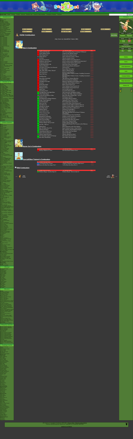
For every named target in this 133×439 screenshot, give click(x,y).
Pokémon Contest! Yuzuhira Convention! (71, 116)
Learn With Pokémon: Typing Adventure (6, 196)
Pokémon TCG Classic (4, 353)
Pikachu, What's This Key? (5, 341)
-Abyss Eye (2, 394)
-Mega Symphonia (3, 400)
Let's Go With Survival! (67, 89)
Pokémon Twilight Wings (5, 105)
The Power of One (3, 293)
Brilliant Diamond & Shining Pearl (6, 140)
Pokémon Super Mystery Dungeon (5, 175)
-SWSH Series (3, 378)
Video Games (7, 122)
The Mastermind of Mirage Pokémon (47, 98)
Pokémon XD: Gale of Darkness (6, 223)
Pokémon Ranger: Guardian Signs (5, 203)
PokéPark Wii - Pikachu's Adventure (5, 208)
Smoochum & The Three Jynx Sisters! (70, 119)
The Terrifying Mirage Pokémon (69, 98)
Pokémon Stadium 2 (4, 237)
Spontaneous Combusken (45, 116)
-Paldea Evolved (3, 377)
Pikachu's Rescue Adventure (6, 327)
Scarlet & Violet (3, 127)
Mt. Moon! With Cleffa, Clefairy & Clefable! (72, 93)
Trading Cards (7, 345)
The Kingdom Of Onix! (67, 97)
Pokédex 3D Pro (3, 194)
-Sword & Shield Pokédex (5, 29)
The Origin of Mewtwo (4, 291)
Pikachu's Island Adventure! (5, 334)
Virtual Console (3, 255)
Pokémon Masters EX (4, 134)
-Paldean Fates (3, 373)
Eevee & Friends (3, 340)
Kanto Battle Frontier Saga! (5, 90)
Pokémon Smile (3, 147)
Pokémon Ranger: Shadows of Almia (6, 213)
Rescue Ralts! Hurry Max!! (68, 69)
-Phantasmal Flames (4, 361)
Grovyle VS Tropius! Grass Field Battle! (71, 114)
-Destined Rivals (3, 365)
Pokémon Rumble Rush (5, 159)
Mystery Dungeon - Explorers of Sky (6, 211)
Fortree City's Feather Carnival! (69, 55)
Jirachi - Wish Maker (4, 298)
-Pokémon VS (3, 415)
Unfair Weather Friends (44, 53)
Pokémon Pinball (3, 246)
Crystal (1, 236)
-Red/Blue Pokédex (4, 21)
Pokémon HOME (3, 142)
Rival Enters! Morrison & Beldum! (70, 79)
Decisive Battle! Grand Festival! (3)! (70, 87)
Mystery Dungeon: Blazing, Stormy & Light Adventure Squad (6, 206)
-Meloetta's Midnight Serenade (6, 310)
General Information (4, 268)
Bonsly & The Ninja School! (68, 110)
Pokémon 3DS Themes (5, 257)
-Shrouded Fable (3, 370)
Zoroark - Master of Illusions (6, 306)
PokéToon (2, 108)
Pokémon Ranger (3, 228)
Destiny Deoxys (42, 56)
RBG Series (2, 274)
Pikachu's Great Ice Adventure (6, 336)
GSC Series (2, 276)
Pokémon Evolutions (4, 106)
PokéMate (2, 234)
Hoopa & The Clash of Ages (5, 315)
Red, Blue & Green (4, 242)
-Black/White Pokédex (4, 25)
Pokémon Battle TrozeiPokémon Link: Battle (6, 168)
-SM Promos (2, 390)
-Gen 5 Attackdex (3, 41)
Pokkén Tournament (4, 178)
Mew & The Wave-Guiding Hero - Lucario (71, 95)
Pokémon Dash (3, 224)
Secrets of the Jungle (4, 321)
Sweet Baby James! (43, 107)
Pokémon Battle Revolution (5, 209)
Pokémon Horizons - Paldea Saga (7, 98)
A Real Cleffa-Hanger (44, 93)
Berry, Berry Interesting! (44, 78)
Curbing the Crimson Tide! (45, 117)
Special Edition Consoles (5, 256)
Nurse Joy (60, 39)
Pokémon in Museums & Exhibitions (5, 67)
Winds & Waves (3, 125)
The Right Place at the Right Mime (47, 92)
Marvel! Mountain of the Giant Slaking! (71, 126)
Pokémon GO (3, 132)
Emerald (1, 221)
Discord (23, 14)
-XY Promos (2, 391)
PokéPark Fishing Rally (5, 232)
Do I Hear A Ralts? (43, 69)
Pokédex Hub (29, 14)
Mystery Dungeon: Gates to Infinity (5, 189)
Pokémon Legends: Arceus (5, 141)
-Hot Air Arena (3, 404)
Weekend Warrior (43, 109)
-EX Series (2, 383)
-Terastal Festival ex (4, 406)
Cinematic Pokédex (4, 53)
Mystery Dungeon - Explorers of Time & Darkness (6, 215)
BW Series (2, 283)
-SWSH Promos (3, 389)
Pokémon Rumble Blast (5, 192)
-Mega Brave (2, 399)
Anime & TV (7, 82)
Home (8, 14)
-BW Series (2, 381)
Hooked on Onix (43, 97)
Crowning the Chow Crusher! (46, 163)
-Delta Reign (2, 355)
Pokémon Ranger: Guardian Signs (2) (47, 171)
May (56, 39)
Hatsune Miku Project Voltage (6, 65)
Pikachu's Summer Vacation (5, 326)
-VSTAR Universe (3, 414)
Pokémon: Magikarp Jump (5, 158)
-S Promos (2, 418)
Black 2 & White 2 (3, 184)
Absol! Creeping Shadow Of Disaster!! (71, 65)
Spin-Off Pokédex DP (4, 50)
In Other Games (3, 254)
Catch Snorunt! (65, 67)
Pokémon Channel (3, 225)
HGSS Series (2, 282)
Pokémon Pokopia (3, 130)
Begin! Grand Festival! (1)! (68, 84)
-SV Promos (2, 388)
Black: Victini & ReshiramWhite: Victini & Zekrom (6, 308)
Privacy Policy (71, 423)
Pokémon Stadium (3, 248)
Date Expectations (43, 72)
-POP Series (2, 392)
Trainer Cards (3, 349)
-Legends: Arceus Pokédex (5, 31)
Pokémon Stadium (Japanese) (6, 247)
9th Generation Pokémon (5, 78)
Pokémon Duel (3, 179)
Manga (6, 267)
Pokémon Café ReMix (4, 133)
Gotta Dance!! (3, 331)
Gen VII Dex (114, 35)
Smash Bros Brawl (4, 217)
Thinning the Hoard (43, 129)
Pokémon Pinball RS (4, 227)
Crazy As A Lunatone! (44, 59)
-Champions (2, 57)
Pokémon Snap (3, 245)
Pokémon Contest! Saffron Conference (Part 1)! (73, 104)
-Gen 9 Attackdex (3, 45)
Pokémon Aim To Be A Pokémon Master (6, 97)
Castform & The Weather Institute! (70, 53)
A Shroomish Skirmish (44, 51)
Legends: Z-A (3, 128)
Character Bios (3, 85)
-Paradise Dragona (4, 408)
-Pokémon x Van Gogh (4, 68)
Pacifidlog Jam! (42, 76)
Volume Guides (3, 273)
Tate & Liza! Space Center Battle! (70, 64)
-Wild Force (2, 412)
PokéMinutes (2, 110)
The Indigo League (4, 86)
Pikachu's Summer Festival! (5, 332)
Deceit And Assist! (43, 86)
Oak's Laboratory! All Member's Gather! (71, 92)
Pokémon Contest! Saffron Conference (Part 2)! (73, 106)
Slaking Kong (42, 126)
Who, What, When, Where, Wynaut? (47, 70)
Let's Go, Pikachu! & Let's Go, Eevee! (6, 156)
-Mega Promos (3, 387)
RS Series (2, 277)
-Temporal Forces (3, 372)
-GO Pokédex (3, 32)
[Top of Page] (126, 424)
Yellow (1, 243)
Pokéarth (59, 14)
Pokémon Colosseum (4, 222)
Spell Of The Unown (4, 294)
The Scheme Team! (43, 90)
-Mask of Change (3, 411)
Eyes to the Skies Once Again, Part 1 (48, 164)
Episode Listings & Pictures (5, 83)
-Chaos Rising (3, 358)
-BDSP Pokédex (3, 30)
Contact (18, 14)
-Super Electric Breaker (4, 407)
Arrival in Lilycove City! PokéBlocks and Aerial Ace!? (74, 61)
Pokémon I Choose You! (5, 318)
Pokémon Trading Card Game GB (7, 249)
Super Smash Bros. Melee (5, 240)
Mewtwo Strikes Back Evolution (6, 320)
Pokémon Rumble (3, 204)
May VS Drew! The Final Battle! (69, 131)
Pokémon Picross (3, 176)
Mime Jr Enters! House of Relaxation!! (71, 107)
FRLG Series (2, 278)
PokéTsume (2, 120)
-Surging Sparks (3, 368)
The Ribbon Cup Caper (44, 81)
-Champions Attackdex (4, 46)
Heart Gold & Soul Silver (5, 202)
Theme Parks (3, 73)
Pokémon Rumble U (4, 187)
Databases (7, 17)
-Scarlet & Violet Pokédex (5, 33)
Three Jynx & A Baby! (44, 119)
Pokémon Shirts (3, 72)
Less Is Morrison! (43, 79)
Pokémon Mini (3, 239)
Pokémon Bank (3, 167)
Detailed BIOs (3, 271)
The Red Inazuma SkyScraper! (69, 117)
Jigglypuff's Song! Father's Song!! (70, 100)
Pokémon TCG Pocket (4, 137)
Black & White (3, 183)
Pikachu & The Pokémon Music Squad (6, 343)
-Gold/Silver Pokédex (4, 22)
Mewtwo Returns (3, 295)
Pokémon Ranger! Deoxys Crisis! (46, 122)
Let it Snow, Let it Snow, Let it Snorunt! (48, 67)
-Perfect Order (3, 359)
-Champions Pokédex (4, 35)
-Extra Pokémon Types (4, 348)
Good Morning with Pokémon (6, 112)
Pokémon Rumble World (5, 173)
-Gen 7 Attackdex (3, 43)
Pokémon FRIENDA (4, 265)
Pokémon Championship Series (6, 63)
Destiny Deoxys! (3, 299)
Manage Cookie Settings (81, 423)
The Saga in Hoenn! (4, 89)
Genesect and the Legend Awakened (5, 312)
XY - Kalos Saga (3, 93)
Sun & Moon (2, 153)
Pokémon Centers (3, 62)
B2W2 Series (2, 284)
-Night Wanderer (3, 410)
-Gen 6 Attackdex (3, 42)
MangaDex (2, 269)
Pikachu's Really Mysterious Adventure (6, 339)
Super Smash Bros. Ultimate (6, 163)
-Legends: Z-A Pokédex (5, 34)
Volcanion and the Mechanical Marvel (6, 317)
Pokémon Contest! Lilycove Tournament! (71, 62)
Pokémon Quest (3, 162)
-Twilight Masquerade (4, 371)
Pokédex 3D (2, 193)
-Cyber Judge (3, 413)
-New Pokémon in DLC (4, 79)
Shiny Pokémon (3, 102)
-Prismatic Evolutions (4, 367)
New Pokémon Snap (4, 149)
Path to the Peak (3, 109)
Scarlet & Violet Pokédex (39, 14)
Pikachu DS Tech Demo (5, 231)
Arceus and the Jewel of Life (6, 305)
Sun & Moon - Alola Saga (5, 94)
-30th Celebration (3, 356)
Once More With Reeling (45, 137)
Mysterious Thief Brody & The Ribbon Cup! (72, 81)
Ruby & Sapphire (3, 219)
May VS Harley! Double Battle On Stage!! (71, 129)
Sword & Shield (3, 139)
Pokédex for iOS (3, 198)
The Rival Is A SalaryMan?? (68, 109)
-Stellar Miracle (3, 409)
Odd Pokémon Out (43, 114)
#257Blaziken (109, 176)
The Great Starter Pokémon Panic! (70, 150)
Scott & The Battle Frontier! (68, 90)
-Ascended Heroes (4, 360)
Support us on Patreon (66, 426)
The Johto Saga (3, 88)
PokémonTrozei (3, 230)
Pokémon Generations (4, 104)
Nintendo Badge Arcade (5, 181)
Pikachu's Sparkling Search (5, 337)
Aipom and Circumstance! (45, 132)
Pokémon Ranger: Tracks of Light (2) (70, 171)
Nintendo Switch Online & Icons (6, 261)
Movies (7, 289)
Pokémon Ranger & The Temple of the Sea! (6, 302)
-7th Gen (2, 60)
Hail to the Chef (42, 103)
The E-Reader (3, 233)
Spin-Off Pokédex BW (4, 51)
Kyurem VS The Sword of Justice (7, 309)
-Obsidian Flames (3, 376)
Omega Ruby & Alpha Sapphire (6, 166)
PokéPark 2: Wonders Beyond (6, 191)
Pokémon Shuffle (3, 172)
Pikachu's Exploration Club (5, 335)
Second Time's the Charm (45, 121)
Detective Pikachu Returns (5, 136)
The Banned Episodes (4, 101)
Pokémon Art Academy (4, 169)
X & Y (1, 165)
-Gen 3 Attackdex (3, 39)
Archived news (3, 19)
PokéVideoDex (3, 111)
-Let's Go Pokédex (4, 28)
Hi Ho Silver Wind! (43, 84)
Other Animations (3, 113)
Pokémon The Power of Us (5, 319)
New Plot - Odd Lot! (44, 124)
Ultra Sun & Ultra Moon (5, 154)
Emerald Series (3, 279)
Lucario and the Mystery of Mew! (7, 300)
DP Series (2, 280)
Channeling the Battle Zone (45, 131)
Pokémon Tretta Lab (4, 186)
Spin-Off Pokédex (3, 49)
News (1, 18)
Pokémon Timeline (4, 61)
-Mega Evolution (3, 362)
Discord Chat (2, 75)
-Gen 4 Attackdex (3, 40)
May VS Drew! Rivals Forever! (69, 135)
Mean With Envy (43, 74)
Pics (92, 51)
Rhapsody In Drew (43, 87)
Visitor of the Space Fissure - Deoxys (70, 56)
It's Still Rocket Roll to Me (45, 64)
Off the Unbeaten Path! (44, 112)
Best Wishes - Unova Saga (5, 92)
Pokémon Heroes (3, 297)
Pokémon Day (3, 69)
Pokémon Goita (3, 263)
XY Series (2, 285)
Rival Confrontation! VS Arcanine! (70, 101)
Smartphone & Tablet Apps (5, 258)
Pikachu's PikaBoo (4, 329)
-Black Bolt (2, 363)
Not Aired (41, 83)
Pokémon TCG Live (4, 151)
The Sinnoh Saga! (3, 91)
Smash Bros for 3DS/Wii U (5, 180)
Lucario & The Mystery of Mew (46, 95)
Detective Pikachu (3, 161)
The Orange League (4, 87)
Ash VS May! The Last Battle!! (69, 137)
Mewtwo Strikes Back (4, 292)
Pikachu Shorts (7, 325)
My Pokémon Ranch (4, 216)
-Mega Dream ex (3, 397)
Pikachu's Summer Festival (68, 58)
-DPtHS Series (3, 382)
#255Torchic (24, 176)
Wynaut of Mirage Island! (68, 70)
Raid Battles (2, 352)
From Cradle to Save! (44, 110)
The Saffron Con (43, 104)
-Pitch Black (2, 357)
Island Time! (42, 89)
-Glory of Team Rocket (4, 403)
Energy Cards (3, 350)
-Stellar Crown (3, 369)
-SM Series (2, 379)
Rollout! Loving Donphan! (68, 72)
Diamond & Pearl (3, 200)
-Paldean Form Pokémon (5, 80)
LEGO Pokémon (3, 71)
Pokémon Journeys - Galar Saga (6, 95)
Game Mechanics (3, 54)
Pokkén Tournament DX (5, 160)
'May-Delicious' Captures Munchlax (70, 78)
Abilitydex (2, 48)
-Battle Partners (3, 405)
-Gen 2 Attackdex (3, 38)
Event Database (3, 77)
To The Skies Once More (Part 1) (70, 164)
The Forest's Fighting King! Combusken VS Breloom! (74, 51)
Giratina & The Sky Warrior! (5, 304)
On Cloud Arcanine (43, 101)
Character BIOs (3, 270)
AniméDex (2, 84)
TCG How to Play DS (4, 197)
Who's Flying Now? (43, 55)
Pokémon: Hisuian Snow (5, 107)
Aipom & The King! (66, 132)
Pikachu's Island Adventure (45, 134)
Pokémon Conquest (4, 190)
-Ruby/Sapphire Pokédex (5, 23)
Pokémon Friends (3, 131)
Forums (13, 14)
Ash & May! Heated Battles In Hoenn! (71, 83)
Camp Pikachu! (3, 330)
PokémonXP (2, 64)
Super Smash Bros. (4, 250)
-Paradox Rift (2, 374)
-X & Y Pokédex (3, 26)
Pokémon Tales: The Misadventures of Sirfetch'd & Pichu (6, 117)
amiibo (1, 260)
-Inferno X (2, 398)
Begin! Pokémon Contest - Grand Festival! (72, 128)
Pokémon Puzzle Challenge (5, 238)
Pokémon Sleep (3, 135)
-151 (1, 375)
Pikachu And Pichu (4, 328)
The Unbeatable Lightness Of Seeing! (47, 135)
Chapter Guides (3, 272)
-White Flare (2, 364)
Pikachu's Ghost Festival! (5, 333)
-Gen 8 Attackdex (3, 44)
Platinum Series (3, 281)
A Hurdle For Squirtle (44, 106)
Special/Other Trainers (69, 39)
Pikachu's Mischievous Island (69, 134)
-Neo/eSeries (2, 384)
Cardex (1, 52)
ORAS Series (2, 286)
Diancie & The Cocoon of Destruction (5, 314)
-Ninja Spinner (3, 395)
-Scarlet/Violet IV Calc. (4, 55)
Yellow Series (2, 275)
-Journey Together (3, 366)
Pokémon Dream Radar (5, 185)
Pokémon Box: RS (4, 226)
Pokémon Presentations (5, 70)
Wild (77, 39)
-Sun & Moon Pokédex (4, 27)
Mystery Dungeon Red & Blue (6, 229)
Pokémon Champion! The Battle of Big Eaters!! (73, 163)
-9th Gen (2, 58)
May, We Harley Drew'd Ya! (45, 128)
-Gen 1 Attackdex (3, 37)
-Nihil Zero (2, 396)
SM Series (2, 287)
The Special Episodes (4, 100)
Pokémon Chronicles (4, 99)
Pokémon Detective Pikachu (6, 323)
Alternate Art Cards (4, 351)
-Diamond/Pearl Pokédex (5, 24)
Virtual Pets (2, 259)
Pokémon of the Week (4, 56)
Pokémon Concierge (4, 115)
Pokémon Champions (4, 129)
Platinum (2, 201)
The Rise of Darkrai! (4, 303)
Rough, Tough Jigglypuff (45, 100)
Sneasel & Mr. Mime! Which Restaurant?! (71, 103)
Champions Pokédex (51, 14)
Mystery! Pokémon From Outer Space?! (71, 59)
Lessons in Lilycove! (44, 62)
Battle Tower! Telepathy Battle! (69, 121)
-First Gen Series (3, 385)
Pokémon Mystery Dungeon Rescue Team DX (5, 146)
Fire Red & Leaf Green (4, 220)
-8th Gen (2, 59)
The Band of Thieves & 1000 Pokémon (6, 171)
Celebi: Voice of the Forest (5, 296)
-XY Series (2, 380)
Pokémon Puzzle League (5, 244)
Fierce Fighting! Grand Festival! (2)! (70, 86)
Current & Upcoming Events (5, 76)
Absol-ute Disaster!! (43, 65)
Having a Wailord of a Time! (45, 150)
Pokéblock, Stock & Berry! (45, 61)
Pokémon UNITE (3, 150)
